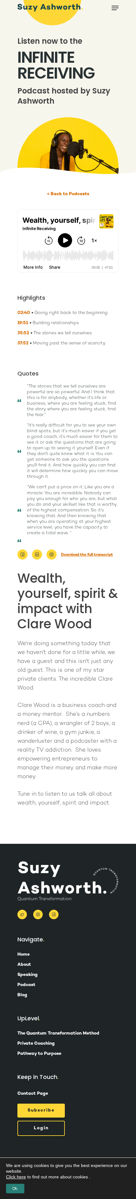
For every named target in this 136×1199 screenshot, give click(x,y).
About (24, 965)
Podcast (26, 985)
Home (23, 954)
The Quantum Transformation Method (58, 1033)
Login (41, 1128)
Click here (16, 1176)
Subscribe (41, 1110)
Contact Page (32, 1093)
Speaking (27, 975)
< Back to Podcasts (68, 194)
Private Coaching (36, 1044)
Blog (22, 995)
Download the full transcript (87, 555)
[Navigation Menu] (115, 8)
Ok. (15, 1188)
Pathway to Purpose (39, 1054)
